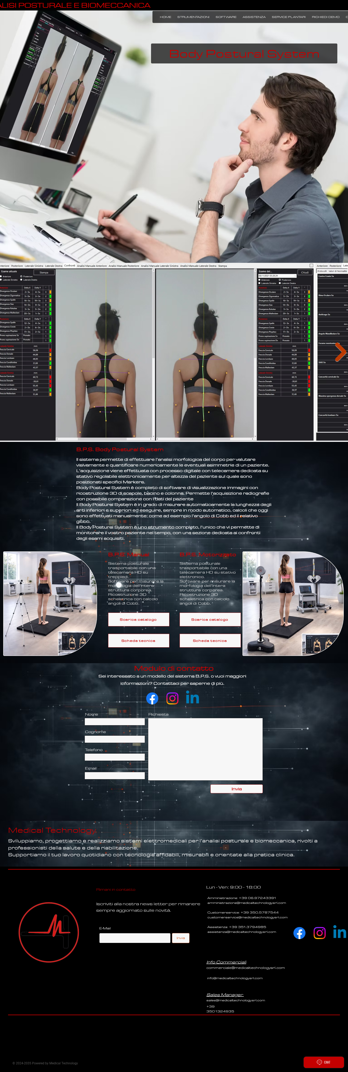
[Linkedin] (192, 698)
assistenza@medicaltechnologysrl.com (241, 932)
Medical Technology (52, 830)
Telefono (94, 750)
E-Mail (105, 928)
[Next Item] (340, 352)
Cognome (95, 732)
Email (90, 768)
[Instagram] (172, 698)
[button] (193, 17)
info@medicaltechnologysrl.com (235, 978)
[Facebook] (152, 698)
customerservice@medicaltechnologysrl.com (247, 917)
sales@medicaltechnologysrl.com (235, 1000)
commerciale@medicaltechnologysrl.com (245, 968)
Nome (91, 714)
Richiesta (158, 714)
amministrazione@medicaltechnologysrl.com (246, 903)
